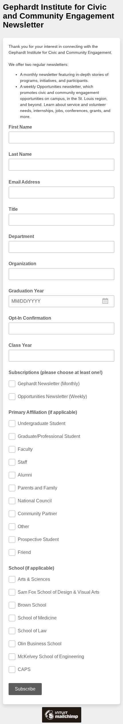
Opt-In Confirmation (30, 318)
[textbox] (61, 301)
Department (21, 236)
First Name (20, 127)
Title (13, 209)
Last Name (20, 154)
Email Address (26, 181)
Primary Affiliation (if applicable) (43, 412)
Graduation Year (26, 290)
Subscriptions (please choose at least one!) (55, 372)
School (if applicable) (31, 568)
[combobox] (61, 301)
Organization (22, 263)
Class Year (20, 345)
